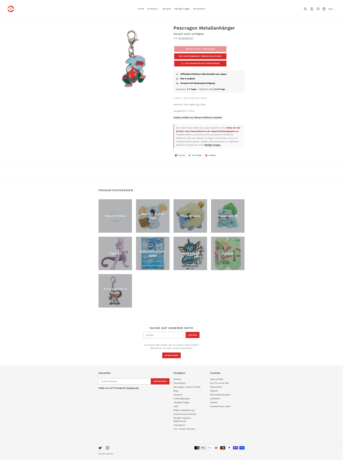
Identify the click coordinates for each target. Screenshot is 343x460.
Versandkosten (185, 38)
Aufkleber (215, 398)
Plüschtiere (216, 387)
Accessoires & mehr (220, 406)
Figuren (214, 391)
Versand (178, 394)
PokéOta (109, 454)
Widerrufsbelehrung (184, 410)
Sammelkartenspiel (220, 394)
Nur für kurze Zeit (219, 383)
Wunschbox (171, 355)
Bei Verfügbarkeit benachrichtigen (200, 56)
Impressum (179, 425)
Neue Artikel (216, 379)
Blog (176, 391)
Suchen (192, 335)
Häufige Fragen (212, 145)
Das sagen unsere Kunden (187, 387)
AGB (176, 406)
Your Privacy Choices (184, 429)
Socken (214, 402)
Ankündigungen (182, 398)
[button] (318, 9)
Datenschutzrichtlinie (185, 414)
